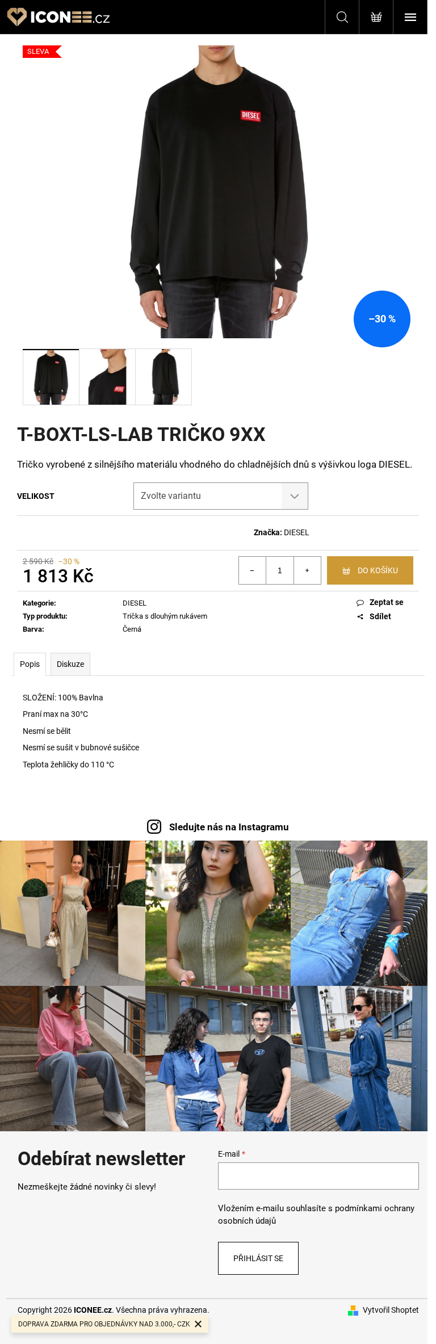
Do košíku (378, 570)
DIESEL (296, 532)
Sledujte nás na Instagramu (229, 827)
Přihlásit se (258, 1258)
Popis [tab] (30, 664)
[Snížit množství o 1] (252, 570)
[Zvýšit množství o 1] (307, 570)
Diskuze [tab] (70, 664)
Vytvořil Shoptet (391, 1309)
